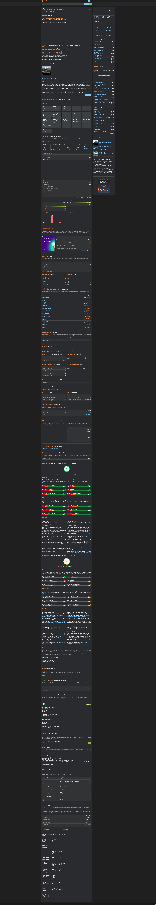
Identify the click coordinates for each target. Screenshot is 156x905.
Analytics (45, 106)
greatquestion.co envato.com (101, 99)
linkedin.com (108, 30)
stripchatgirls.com (98, 55)
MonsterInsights (47, 110)
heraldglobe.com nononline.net (101, 97)
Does (54, 648)
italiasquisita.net (46, 311)
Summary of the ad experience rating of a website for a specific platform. (57, 389)
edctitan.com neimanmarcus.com (101, 88)
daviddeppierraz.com (98, 50)
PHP (84, 110)
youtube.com (109, 24)
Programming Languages (86, 107)
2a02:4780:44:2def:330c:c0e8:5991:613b (103, 117)
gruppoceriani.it (54, 448)
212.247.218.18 (97, 125)
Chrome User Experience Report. (51, 481)
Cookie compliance (66, 120)
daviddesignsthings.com (99, 47)
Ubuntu (55, 116)
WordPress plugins (45, 120)
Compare (87, 4)
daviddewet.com (97, 43)
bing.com (98, 30)
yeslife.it (44, 302)
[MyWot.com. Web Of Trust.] (43, 680)
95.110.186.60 (65, 56)
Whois (46, 805)
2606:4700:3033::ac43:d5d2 (100, 131)
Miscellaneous (86, 119)
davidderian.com (97, 59)
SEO (84, 113)
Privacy (79, 903)
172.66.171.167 (97, 128)
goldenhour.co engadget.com (101, 84)
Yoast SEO (86, 115)
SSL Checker (53, 695)
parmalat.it (44, 300)
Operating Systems (55, 113)
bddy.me (44, 319)
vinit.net (44, 327)
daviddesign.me (97, 61)
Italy (71, 217)
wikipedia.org (98, 33)
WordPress (66, 115)
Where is (52, 421)
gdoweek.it (44, 318)
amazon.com (108, 27)
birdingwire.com (97, 63)
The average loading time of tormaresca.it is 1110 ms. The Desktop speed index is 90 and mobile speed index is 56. (66, 455)
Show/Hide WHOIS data (101, 165)
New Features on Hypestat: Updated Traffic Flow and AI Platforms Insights (105, 148)
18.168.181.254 (97, 116)
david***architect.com (99, 49)
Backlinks (47, 256)
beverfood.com (45, 313)
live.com (107, 33)
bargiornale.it (45, 324)
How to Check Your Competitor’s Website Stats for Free (106, 154)
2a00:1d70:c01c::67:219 (99, 120)
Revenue (47, 346)
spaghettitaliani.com (46, 316)
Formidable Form (47, 124)
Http (46, 747)
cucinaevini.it (45, 321)
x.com (97, 27)
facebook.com (99, 25)
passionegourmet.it (46, 308)
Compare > (88, 297)
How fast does (53, 453)
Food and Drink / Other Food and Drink (50, 78)
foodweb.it (44, 323)
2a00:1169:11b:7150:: (98, 123)
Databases (55, 106)
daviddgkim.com (97, 41)
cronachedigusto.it (46, 310)
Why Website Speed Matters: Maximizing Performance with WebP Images (105, 142)
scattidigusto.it (45, 303)
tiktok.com (98, 29)
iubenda (65, 122)
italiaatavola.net (46, 307)
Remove (98, 168)
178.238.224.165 (97, 109)
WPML (45, 126)
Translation (46, 129)
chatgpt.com (99, 32)
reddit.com (108, 29)
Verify (49, 733)
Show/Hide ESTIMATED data (102, 161)
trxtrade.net (96, 52)
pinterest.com (99, 35)
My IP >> (112, 133)
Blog (77, 903)
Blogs (74, 113)
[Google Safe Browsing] (43, 676)
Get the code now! (104, 179)
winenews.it (45, 305)
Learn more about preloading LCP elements (51, 531)
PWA (85, 122)
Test (90, 742)
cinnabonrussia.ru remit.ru (100, 103)
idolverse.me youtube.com (100, 93)
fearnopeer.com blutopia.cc (100, 94)
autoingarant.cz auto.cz (99, 87)
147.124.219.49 (97, 129)
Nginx (65, 108)
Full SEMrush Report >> (86, 250)
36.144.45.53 (96, 111)
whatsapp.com (109, 35)
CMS (64, 113)
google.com (98, 24)
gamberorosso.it (46, 297)
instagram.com (109, 25)
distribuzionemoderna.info (48, 315)
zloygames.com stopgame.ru (101, 100)
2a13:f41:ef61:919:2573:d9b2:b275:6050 (102, 114)
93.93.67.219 (96, 119)
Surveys (75, 119)
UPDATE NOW (103, 12)
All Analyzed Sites (71, 903)
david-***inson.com (98, 46)
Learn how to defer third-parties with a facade (77, 531)
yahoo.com (108, 32)
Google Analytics (47, 108)
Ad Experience (49, 387)
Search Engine (49, 332)
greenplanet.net (45, 326)
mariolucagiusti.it (46, 448)
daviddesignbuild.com (98, 53)
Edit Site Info (88, 95)
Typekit (45, 115)
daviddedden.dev (97, 56)
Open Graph (86, 121)
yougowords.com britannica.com (101, 90)
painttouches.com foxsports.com (102, 102)
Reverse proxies (77, 106)
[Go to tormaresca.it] (64, 9)
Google (49, 668)
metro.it (44, 299)
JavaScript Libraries (55, 120)
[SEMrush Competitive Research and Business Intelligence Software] (48, 228)
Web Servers (66, 106)
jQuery (55, 122)
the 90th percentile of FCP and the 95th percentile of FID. (77, 573)
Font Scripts (46, 113)
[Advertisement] (66, 33)
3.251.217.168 (96, 126)
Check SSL (88, 704)
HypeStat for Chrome (104, 75)
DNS (46, 769)
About (83, 903)
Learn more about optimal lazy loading (82, 552)
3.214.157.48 (96, 122)
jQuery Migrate (57, 124)
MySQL (55, 108)
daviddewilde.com (97, 58)
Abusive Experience (51, 405)
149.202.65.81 (97, 113)
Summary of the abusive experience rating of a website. (53, 407)
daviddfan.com (97, 44)
